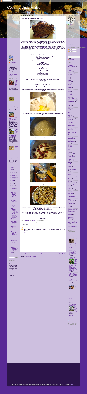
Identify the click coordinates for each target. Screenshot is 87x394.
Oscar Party (70, 163)
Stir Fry (69, 207)
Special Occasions (71, 200)
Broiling (69, 83)
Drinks (69, 112)
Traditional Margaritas (14, 198)
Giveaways (70, 129)
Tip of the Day (70, 221)
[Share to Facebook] (41, 220)
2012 (12, 169)
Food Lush (71, 298)
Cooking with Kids (71, 98)
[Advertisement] (13, 34)
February (14, 186)
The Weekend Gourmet (72, 258)
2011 (12, 170)
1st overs (69, 64)
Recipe (38, 222)
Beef (68, 78)
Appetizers (70, 71)
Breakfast (29, 222)
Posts (70, 49)
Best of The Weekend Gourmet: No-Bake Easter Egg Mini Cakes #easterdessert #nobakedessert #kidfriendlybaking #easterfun (73, 265)
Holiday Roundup (71, 138)
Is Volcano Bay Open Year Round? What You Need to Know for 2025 (73, 253)
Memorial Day (70, 156)
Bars (69, 75)
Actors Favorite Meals (72, 67)
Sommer (26, 227)
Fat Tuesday (70, 116)
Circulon (69, 95)
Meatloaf (69, 155)
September (14, 177)
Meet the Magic (72, 250)
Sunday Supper (71, 211)
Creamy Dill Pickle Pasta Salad (72, 234)
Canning (69, 88)
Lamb (69, 149)
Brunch (69, 84)
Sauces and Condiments (70, 192)
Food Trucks (70, 122)
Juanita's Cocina (72, 293)
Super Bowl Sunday (72, 213)
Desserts (69, 105)
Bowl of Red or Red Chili (14, 190)
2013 (12, 167)
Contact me (23, 12)
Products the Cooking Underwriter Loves (72, 176)
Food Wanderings (73, 237)
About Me (17, 12)
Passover (69, 166)
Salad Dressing (71, 186)
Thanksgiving (71, 217)
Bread (25, 222)
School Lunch (70, 193)
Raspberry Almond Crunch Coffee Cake (14, 233)
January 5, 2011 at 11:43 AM (33, 227)
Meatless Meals (71, 153)
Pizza (69, 171)
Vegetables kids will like (72, 226)
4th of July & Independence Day (71, 66)
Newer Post (24, 254)
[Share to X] (40, 220)
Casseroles (70, 90)
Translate (72, 59)
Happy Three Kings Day (14, 230)
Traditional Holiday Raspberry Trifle (42, 47)
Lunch (69, 152)
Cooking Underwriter (23, 7)
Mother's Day (70, 160)
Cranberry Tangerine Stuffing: (14, 216)
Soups (69, 199)
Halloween (70, 137)
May (13, 182)
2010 (12, 252)
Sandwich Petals (71, 189)
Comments (71, 51)
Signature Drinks (71, 196)
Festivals (69, 119)
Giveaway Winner (71, 128)
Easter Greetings (71, 113)
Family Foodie (72, 273)
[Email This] (38, 220)
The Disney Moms (72, 278)
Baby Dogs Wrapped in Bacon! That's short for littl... (14, 194)
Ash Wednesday (71, 73)
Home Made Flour (71, 141)
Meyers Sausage (71, 159)
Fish (68, 121)
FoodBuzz (70, 123)
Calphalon (70, 87)
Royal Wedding (71, 184)
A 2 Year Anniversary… (72, 295)
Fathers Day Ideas (71, 118)
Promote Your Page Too (71, 44)
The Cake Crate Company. (71, 219)
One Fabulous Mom (73, 284)
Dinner (69, 106)
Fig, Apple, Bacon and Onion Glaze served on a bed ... (14, 244)
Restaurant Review (71, 182)
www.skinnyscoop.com (72, 325)
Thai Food (70, 215)
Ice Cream (70, 146)
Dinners (69, 108)
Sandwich (70, 188)
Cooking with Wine (71, 100)
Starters (69, 206)
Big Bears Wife (72, 232)
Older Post (62, 254)
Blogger (72, 384)
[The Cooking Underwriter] (71, 43)
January (13, 188)
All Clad (69, 70)
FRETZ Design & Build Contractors (72, 305)
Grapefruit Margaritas (14, 201)
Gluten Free (33, 222)
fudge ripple (71, 315)
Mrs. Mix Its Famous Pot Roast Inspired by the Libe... (14, 223)
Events (69, 115)
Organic (69, 162)
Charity (69, 91)
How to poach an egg (14, 219)
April (13, 183)
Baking (69, 74)
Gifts (69, 126)
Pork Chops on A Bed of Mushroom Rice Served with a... (14, 204)
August (13, 178)
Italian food (70, 148)
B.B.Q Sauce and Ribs (13, 227)
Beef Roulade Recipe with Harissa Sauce (73, 275)
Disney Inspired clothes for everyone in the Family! (73, 280)
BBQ (68, 77)
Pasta (69, 167)
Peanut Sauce (14, 240)
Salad (69, 185)
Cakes (69, 85)
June (13, 180)
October (13, 175)
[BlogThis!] (39, 220)
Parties (69, 165)
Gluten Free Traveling (72, 134)
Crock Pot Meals (71, 101)
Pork (69, 173)
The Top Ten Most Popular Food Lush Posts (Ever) (73, 300)
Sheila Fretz (13, 62)
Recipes (69, 181)
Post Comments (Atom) (31, 256)
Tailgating (70, 214)
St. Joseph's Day (71, 203)
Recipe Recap (70, 179)
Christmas (70, 94)
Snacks (41, 222)
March (13, 185)
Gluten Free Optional (72, 132)
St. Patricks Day (71, 204)
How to (69, 145)
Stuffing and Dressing (72, 209)
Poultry (69, 174)
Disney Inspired (71, 111)
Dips (69, 109)
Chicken (69, 93)
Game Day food (71, 125)
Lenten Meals (70, 150)
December (14, 172)
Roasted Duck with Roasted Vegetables (14, 212)
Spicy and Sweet (71, 202)
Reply (25, 232)
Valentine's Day (71, 224)
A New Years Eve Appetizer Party (13, 237)
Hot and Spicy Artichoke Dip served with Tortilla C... (14, 249)
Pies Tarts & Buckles (72, 169)
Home (11, 12)
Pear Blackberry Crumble (14, 209)
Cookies (69, 97)
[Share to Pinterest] (43, 220)
